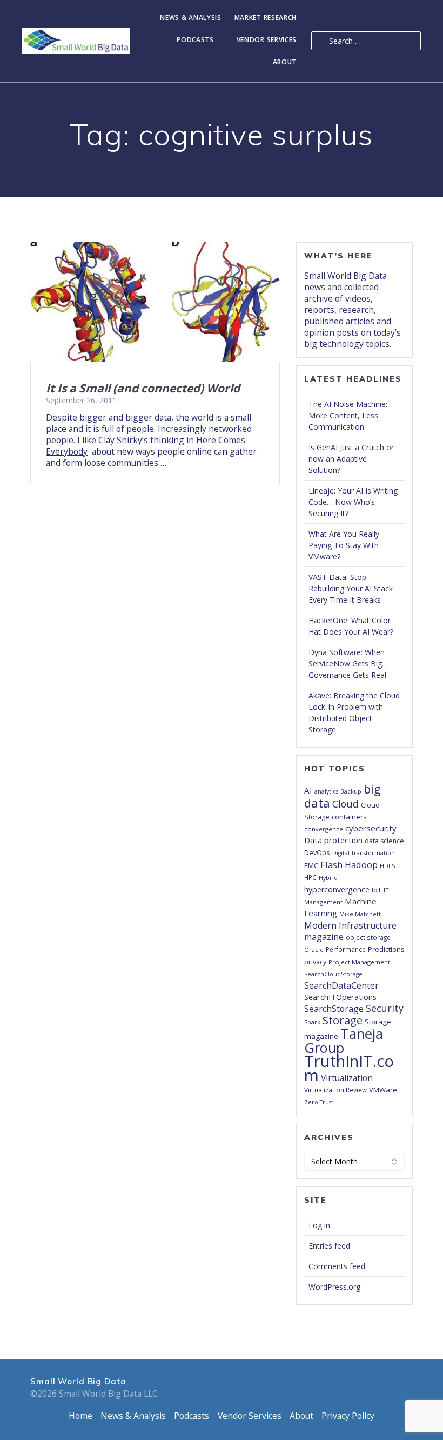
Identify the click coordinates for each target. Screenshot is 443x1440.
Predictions (386, 949)
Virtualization (347, 1078)
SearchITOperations (340, 996)
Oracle (314, 950)
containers (349, 817)
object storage (368, 937)
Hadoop (361, 864)
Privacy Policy (347, 1416)
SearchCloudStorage (333, 974)
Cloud (345, 803)
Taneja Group (343, 1040)
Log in (319, 1225)
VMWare (383, 1090)
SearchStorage (334, 1009)
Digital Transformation (363, 853)
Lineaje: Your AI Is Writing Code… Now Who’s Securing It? (353, 501)
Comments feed (336, 1266)
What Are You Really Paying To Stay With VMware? (343, 545)
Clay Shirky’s (123, 440)
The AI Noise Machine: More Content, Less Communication (347, 415)
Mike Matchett (360, 914)
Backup (350, 791)
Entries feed (329, 1246)
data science (384, 840)
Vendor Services (267, 40)
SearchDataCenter (341, 985)
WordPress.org (334, 1287)
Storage (343, 1020)
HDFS (387, 866)
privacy (315, 961)
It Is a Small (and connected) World (143, 388)
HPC (310, 877)
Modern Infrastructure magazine (350, 931)
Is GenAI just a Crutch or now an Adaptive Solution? (351, 458)
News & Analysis (191, 18)
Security (385, 1008)
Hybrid (328, 878)
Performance (346, 949)
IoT (376, 890)
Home (80, 1416)
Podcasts (195, 40)
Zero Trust (318, 1102)
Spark (312, 1022)
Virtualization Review (335, 1089)
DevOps (317, 852)
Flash (331, 864)
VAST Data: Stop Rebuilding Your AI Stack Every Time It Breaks (350, 588)
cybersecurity (371, 828)
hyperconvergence (337, 889)
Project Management (359, 962)
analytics (326, 791)
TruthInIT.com (349, 1068)
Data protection (333, 840)
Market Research (265, 18)
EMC (311, 865)
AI (308, 790)
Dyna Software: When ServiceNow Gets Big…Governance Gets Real (348, 663)
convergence (323, 829)
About (285, 62)
